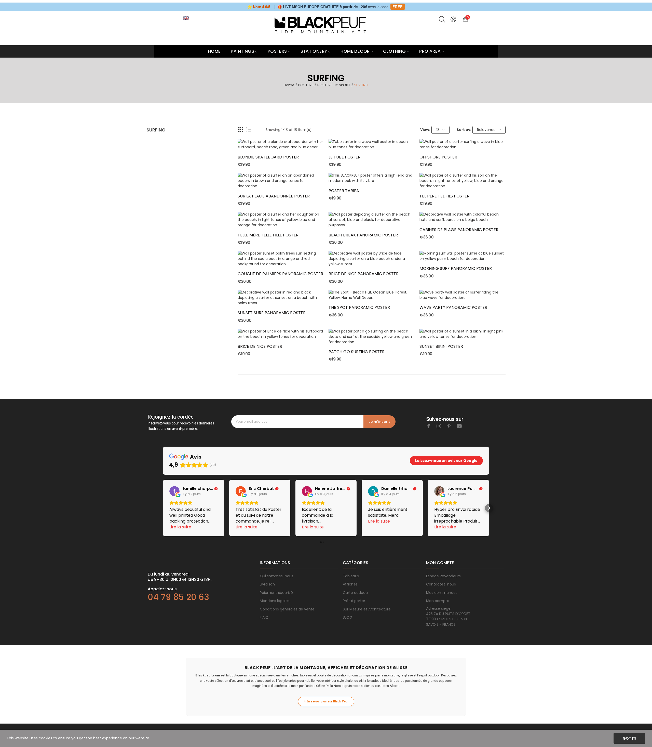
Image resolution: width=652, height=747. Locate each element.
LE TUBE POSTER (344, 157)
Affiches (350, 584)
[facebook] (428, 426)
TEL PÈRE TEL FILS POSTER (444, 196)
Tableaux (351, 576)
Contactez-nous (441, 584)
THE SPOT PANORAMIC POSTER (359, 307)
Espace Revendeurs (443, 576)
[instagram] (438, 426)
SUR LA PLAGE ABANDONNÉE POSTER (274, 196)
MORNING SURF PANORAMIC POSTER (455, 268)
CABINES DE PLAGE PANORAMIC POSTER (458, 230)
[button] (163, 508)
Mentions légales (275, 600)
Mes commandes (441, 592)
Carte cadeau (355, 592)
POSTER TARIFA (344, 191)
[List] (248, 129)
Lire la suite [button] (180, 527)
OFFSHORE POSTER (438, 157)
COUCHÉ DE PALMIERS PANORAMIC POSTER (280, 274)
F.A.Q (264, 617)
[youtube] (459, 426)
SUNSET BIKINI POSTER (441, 346)
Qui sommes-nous (276, 576)
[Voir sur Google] (174, 491)
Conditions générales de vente (287, 609)
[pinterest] (449, 426)
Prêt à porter (354, 600)
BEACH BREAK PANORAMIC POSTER (363, 235)
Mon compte (437, 600)
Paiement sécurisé (276, 592)
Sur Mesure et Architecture (367, 609)
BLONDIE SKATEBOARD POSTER (268, 157)
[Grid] (241, 129)
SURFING (156, 130)
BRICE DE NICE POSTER (260, 346)
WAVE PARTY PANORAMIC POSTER (453, 307)
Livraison (267, 584)
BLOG (347, 617)
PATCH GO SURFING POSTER (357, 352)
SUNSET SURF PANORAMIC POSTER (272, 313)
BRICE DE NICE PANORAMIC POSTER (364, 274)
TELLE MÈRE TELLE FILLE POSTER (268, 235)
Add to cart (280, 140)
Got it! (629, 738)
